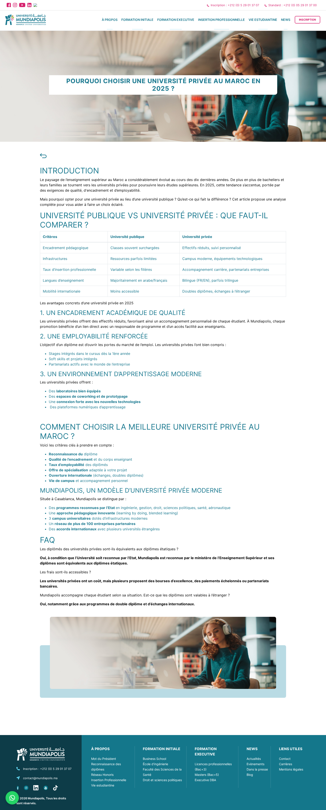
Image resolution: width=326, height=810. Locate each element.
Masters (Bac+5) (207, 775)
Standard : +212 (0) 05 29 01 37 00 (292, 5)
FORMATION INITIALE (161, 749)
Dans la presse (257, 769)
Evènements (255, 764)
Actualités (254, 759)
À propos (110, 20)
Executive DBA (205, 780)
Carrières (285, 764)
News (285, 20)
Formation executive (175, 20)
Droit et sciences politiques (162, 780)
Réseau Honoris (102, 775)
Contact (285, 759)
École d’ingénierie (155, 764)
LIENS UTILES (290, 749)
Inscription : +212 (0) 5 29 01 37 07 (235, 5)
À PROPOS (100, 749)
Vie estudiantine (263, 20)
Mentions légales (291, 769)
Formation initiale (137, 20)
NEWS (252, 749)
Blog (250, 775)
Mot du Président (103, 759)
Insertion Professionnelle (221, 20)
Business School (154, 759)
